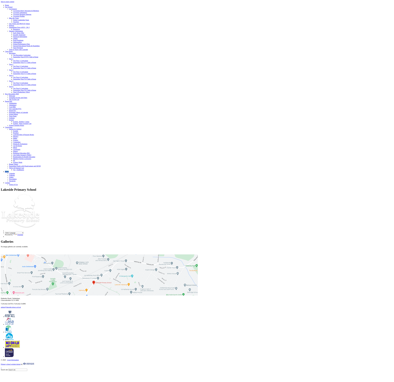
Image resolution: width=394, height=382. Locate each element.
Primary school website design (11, 364)
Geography (16, 149)
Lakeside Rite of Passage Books (23, 135)
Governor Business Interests (22, 14)
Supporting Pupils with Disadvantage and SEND (25, 166)
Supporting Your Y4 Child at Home (24, 79)
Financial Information (20, 37)
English (15, 131)
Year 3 (11, 70)
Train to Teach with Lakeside (18, 49)
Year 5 (11, 81)
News (7, 172)
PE (14, 160)
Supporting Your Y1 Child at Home (24, 62)
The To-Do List (14, 99)
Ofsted (15, 38)
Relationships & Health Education (24, 157)
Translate (20, 235)
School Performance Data (21, 44)
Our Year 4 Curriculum (20, 77)
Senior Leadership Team (21, 20)
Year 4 (11, 75)
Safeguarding (17, 42)
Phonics (15, 136)
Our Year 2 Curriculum (20, 66)
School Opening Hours (16, 125)
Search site (4, 370)
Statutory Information (16, 31)
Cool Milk (12, 107)
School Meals (13, 114)
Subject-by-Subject (15, 129)
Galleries (12, 175)
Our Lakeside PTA (15, 109)
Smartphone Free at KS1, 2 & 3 (19, 27)
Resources (16, 29)
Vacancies (12, 181)
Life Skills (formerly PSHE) (22, 155)
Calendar (12, 173)
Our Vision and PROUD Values (19, 24)
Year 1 (11, 59)
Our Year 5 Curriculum (20, 83)
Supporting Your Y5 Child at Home (24, 85)
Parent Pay (12, 110)
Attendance (12, 105)
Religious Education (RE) (21, 153)
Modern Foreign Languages (22, 159)
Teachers (16, 22)
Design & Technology (20, 144)
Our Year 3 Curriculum (20, 72)
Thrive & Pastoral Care (16, 168)
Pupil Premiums (18, 40)
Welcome (12, 96)
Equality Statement (19, 35)
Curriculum (8, 127)
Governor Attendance (20, 12)
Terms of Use (13, 184)
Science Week (17, 162)
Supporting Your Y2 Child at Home (24, 68)
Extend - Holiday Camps (21, 122)
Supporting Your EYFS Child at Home (25, 57)
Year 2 (11, 64)
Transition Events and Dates (18, 98)
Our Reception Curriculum (21, 55)
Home (7, 5)
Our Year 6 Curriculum (20, 88)
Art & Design (17, 146)
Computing (16, 142)
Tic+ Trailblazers (18, 170)
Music (15, 147)
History (15, 151)
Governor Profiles (19, 16)
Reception (12, 53)
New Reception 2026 (12, 94)
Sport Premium (18, 48)
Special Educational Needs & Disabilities (26, 46)
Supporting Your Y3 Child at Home (24, 73)
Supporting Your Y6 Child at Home (24, 90)
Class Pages (9, 51)
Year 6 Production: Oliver (21, 92)
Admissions (13, 103)
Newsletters (13, 179)
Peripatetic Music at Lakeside (18, 112)
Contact (7, 183)
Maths (15, 138)
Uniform (12, 118)
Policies (11, 25)
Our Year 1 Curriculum (20, 61)
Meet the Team (14, 18)
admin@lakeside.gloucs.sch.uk (11, 307)
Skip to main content (7, 2)
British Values (13, 164)
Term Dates (13, 116)
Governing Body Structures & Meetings (26, 11)
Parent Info (8, 101)
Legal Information (13, 360)
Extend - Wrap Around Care (22, 123)
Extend (11, 120)
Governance (13, 9)
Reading (16, 133)
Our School (8, 7)
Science (15, 140)
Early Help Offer (18, 33)
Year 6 (11, 86)
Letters (11, 177)
